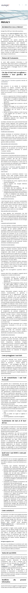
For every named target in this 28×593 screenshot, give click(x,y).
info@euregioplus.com (7, 524)
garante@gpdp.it (19, 564)
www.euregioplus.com (16, 33)
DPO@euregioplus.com (7, 541)
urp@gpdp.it (4, 566)
